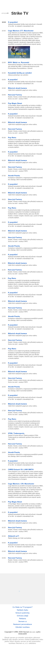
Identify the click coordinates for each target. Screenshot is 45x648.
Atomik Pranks (14, 176)
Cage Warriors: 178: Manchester (21, 484)
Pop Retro (12, 137)
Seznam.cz (22, 621)
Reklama (22, 618)
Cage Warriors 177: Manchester (20, 31)
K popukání (13, 22)
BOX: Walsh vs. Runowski (18, 62)
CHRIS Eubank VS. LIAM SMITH (20, 469)
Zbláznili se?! (13, 536)
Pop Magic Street (15, 103)
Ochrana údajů (22, 616)
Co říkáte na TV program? (23, 607)
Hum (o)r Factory (15, 95)
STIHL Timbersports (16, 433)
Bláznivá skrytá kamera (17, 88)
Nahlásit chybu (22, 610)
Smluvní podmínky (22, 613)
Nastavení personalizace (22, 624)
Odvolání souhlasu (22, 627)
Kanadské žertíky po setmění (20, 73)
